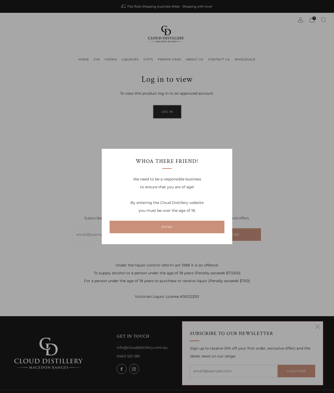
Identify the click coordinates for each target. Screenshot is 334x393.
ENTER (167, 227)
